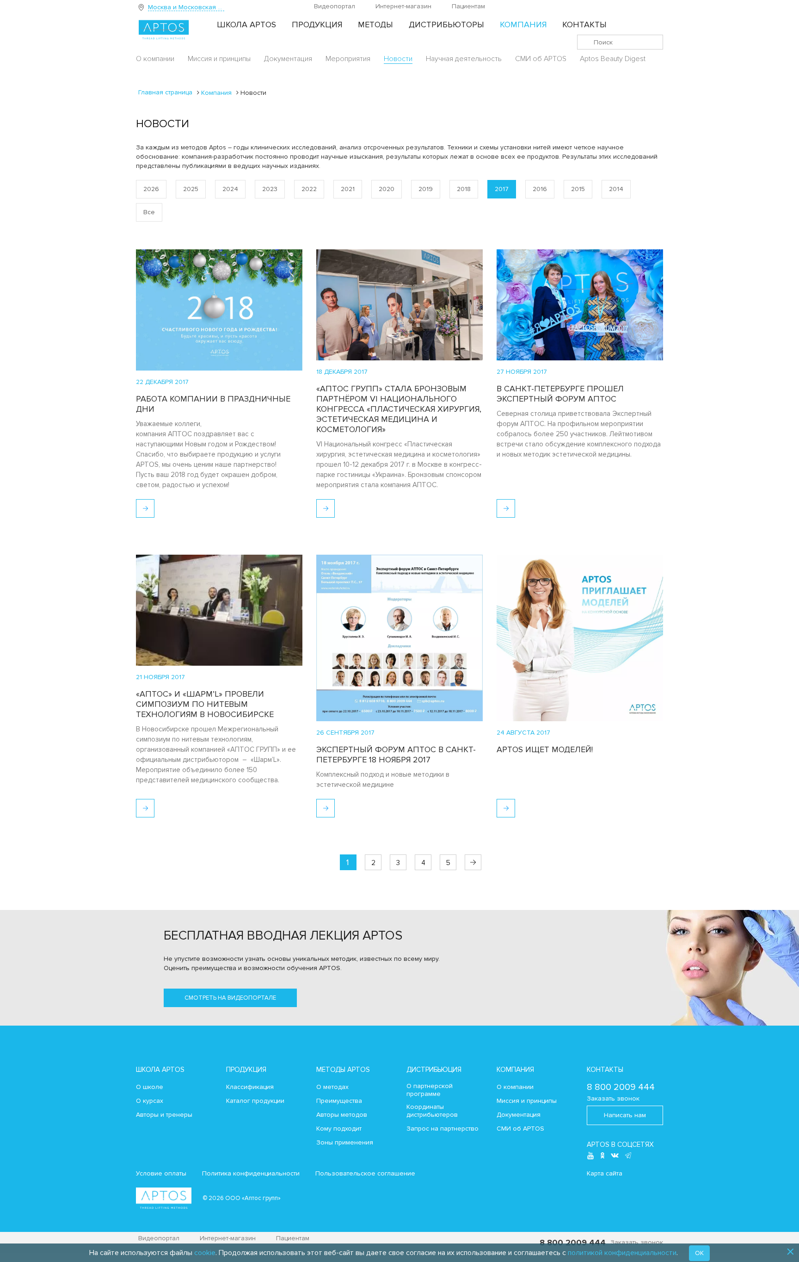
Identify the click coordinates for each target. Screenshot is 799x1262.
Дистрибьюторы (446, 24)
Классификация (250, 1087)
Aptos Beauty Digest (612, 58)
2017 (502, 189)
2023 (269, 189)
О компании (155, 58)
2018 (464, 189)
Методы (375, 24)
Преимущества (339, 1101)
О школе (149, 1087)
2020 (386, 189)
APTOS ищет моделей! (545, 749)
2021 (348, 189)
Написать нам (625, 1115)
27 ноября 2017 (522, 372)
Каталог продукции (255, 1101)
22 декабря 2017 (162, 382)
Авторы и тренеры (164, 1115)
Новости (398, 58)
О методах (332, 1087)
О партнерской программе (429, 1090)
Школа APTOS (246, 24)
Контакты (584, 24)
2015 (578, 189)
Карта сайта (604, 1173)
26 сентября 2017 (345, 732)
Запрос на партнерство (442, 1128)
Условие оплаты (161, 1173)
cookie (204, 1252)
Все (149, 212)
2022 (309, 189)
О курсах (149, 1101)
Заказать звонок (613, 1098)
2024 (230, 189)
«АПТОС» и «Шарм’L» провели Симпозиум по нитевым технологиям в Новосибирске (205, 704)
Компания (523, 24)
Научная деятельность (464, 58)
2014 (616, 189)
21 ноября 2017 (160, 677)
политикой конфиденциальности (622, 1252)
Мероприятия (348, 58)
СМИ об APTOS (540, 58)
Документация (288, 58)
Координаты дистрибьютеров (432, 1111)
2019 (425, 189)
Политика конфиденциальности (251, 1173)
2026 (151, 189)
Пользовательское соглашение (365, 1173)
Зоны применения (344, 1142)
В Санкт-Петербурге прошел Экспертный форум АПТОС (560, 394)
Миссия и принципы (219, 58)
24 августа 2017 (523, 732)
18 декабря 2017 (342, 372)
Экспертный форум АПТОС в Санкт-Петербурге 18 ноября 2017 (396, 754)
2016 (540, 189)
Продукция (317, 24)
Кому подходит (339, 1128)
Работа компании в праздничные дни (213, 404)
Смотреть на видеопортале (230, 998)
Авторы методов (341, 1115)
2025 (190, 189)
